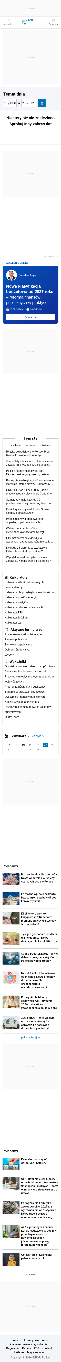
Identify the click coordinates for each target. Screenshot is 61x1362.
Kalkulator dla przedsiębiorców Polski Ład (30, 592)
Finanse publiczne (16, 639)
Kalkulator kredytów (16, 602)
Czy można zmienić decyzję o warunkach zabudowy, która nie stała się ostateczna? (30, 540)
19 (23, 745)
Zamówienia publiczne (18, 644)
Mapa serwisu (36, 1352)
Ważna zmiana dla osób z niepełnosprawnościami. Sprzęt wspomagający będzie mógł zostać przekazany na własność (27, 530)
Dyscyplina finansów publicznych (25, 696)
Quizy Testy (12, 717)
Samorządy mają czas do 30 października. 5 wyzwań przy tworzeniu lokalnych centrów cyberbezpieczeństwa (30, 501)
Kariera (26, 1348)
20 (30, 745)
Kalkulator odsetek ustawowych (24, 607)
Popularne (15, 445)
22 (45, 745)
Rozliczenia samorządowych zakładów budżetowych (28, 709)
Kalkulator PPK (14, 612)
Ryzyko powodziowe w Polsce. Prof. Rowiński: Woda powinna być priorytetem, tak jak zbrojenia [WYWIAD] (30, 453)
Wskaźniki (18, 661)
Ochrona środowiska (17, 649)
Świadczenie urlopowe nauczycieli (25, 671)
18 (15, 745)
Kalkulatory (18, 577)
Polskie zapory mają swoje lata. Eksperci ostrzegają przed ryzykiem (27, 472)
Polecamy (10, 1151)
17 (8, 745)
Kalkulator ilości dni (16, 617)
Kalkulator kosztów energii (20, 597)
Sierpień (37, 736)
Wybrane (46, 445)
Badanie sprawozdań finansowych (25, 691)
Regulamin (12, 1348)
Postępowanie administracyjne (23, 634)
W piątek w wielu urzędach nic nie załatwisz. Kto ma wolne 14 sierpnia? (28, 559)
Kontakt (47, 1348)
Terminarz (18, 736)
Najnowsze (31, 445)
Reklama (19, 1352)
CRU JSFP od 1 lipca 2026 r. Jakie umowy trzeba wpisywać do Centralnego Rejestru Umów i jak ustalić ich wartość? (30, 492)
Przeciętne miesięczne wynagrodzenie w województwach (29, 679)
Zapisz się (30, 317)
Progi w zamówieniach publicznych (26, 686)
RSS (36, 1348)
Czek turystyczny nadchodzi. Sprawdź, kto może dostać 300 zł (29, 511)
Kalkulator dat (13, 622)
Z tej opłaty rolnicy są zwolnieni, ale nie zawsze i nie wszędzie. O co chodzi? (29, 463)
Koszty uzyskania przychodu (22, 701)
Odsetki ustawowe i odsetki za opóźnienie (30, 666)
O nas (14, 1340)
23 (52, 745)
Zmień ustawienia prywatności (29, 1344)
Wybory (9, 654)
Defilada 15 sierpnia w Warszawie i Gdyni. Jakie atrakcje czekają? (27, 549)
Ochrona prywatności (34, 1340)
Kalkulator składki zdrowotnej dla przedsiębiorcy (24, 585)
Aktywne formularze (26, 629)
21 (38, 745)
